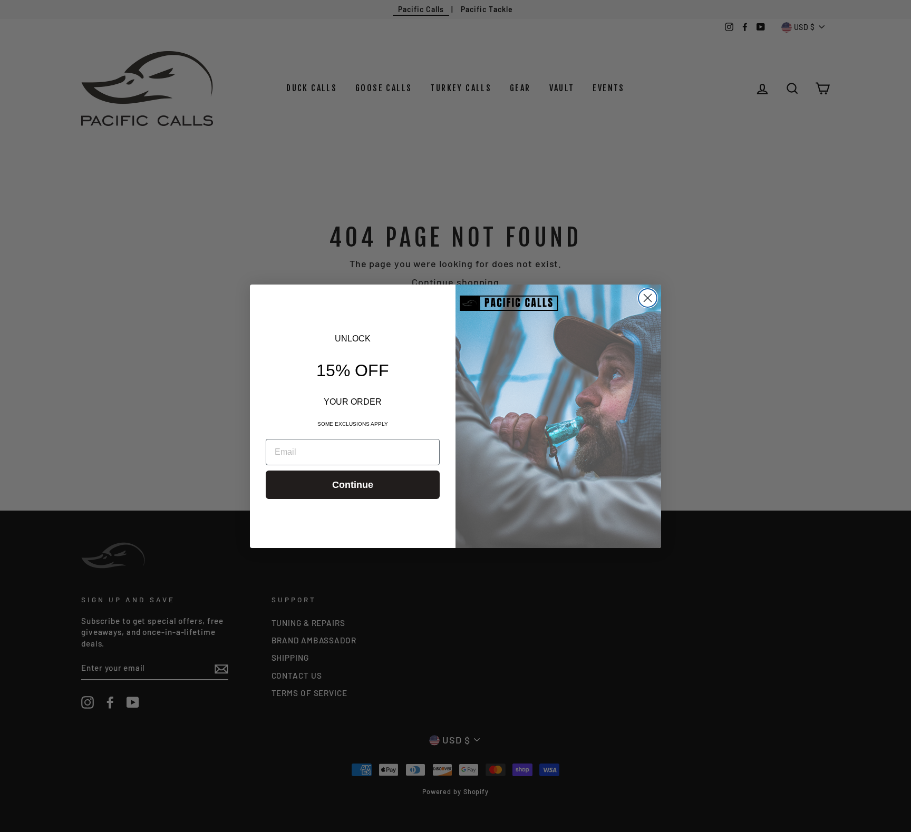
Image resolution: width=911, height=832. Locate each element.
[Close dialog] (647, 298)
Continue (352, 484)
